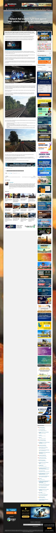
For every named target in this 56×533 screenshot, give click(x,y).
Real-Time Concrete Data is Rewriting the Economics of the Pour (8, 200)
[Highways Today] (10, 4)
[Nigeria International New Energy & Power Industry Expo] (44, 180)
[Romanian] (46, 47)
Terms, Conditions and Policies (29, 531)
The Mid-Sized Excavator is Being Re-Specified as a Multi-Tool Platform (24, 199)
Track (21, 170)
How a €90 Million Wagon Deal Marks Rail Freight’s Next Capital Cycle (16, 219)
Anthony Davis (11, 182)
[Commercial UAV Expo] (44, 103)
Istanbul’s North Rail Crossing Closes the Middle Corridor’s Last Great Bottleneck (24, 220)
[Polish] (41, 47)
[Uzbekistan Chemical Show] (44, 155)
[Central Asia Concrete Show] (44, 368)
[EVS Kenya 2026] (44, 351)
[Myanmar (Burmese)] (50, 46)
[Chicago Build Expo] (44, 266)
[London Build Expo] (44, 334)
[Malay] (49, 46)
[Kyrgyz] (46, 46)
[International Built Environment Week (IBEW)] (44, 120)
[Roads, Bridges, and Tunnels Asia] (44, 274)
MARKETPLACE (50, 10)
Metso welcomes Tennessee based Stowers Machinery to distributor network (12, 177)
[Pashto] (40, 47)
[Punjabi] (44, 47)
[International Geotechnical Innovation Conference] (44, 240)
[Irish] (40, 46)
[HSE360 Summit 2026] (44, 249)
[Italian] (41, 46)
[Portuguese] (43, 47)
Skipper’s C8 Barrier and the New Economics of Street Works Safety (8, 209)
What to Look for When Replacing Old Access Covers (31, 10)
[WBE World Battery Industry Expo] (44, 163)
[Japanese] (43, 46)
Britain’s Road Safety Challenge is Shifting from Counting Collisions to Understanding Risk (16, 200)
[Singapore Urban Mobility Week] (44, 291)
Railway (19, 170)
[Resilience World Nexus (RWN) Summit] (44, 214)
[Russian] (47, 47)
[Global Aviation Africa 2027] (44, 394)
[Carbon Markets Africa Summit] (44, 232)
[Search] (50, 53)
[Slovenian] (50, 47)
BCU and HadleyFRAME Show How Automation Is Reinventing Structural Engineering (31, 220)
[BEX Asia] (44, 112)
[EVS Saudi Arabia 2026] (44, 360)
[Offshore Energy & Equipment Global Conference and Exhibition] (44, 317)
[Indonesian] (38, 46)
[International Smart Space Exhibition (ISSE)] (44, 189)
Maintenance (10, 170)
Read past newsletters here (35, 526)
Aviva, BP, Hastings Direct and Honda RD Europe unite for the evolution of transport (29, 177)
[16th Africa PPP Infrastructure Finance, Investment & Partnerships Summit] (44, 308)
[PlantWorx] (44, 420)
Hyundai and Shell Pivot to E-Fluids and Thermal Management (45, 10)
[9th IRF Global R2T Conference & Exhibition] (44, 283)
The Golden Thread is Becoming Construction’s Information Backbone (24, 209)
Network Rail (10, 168)
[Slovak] (49, 47)
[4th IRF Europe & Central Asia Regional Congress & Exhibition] (44, 206)
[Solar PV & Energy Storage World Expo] (44, 172)
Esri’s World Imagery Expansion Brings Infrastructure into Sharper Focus (16, 10)
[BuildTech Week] (44, 403)
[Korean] (44, 46)
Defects (7, 170)
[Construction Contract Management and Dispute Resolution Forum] (44, 197)
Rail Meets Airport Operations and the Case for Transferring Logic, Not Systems (8, 220)
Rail (16, 170)
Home (7, 9)
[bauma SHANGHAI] (44, 326)
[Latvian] (47, 46)
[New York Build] (44, 385)
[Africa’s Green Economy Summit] (44, 377)
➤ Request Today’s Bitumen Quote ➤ (44, 94)
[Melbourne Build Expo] (44, 343)
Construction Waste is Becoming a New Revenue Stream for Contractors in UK (31, 200)
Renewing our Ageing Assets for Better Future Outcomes (31, 209)
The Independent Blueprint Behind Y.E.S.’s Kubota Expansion (16, 210)
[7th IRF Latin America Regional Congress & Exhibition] (44, 129)
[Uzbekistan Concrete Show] (44, 138)
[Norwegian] (38, 47)
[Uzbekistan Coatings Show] (44, 146)
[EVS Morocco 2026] (44, 257)
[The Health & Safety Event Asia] (44, 300)
